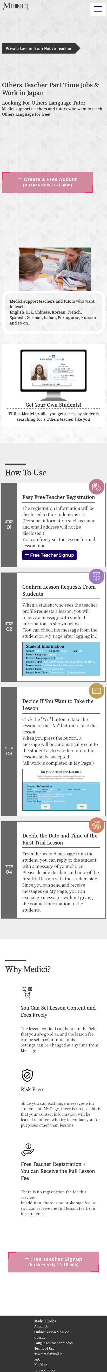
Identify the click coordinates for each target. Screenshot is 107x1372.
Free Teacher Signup (51, 555)
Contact (40, 1337)
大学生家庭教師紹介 (48, 1353)
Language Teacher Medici (53, 1343)
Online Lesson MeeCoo (51, 1332)
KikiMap (40, 1364)
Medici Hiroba (45, 1321)
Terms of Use (44, 1348)
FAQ (37, 1359)
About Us (41, 1326)
